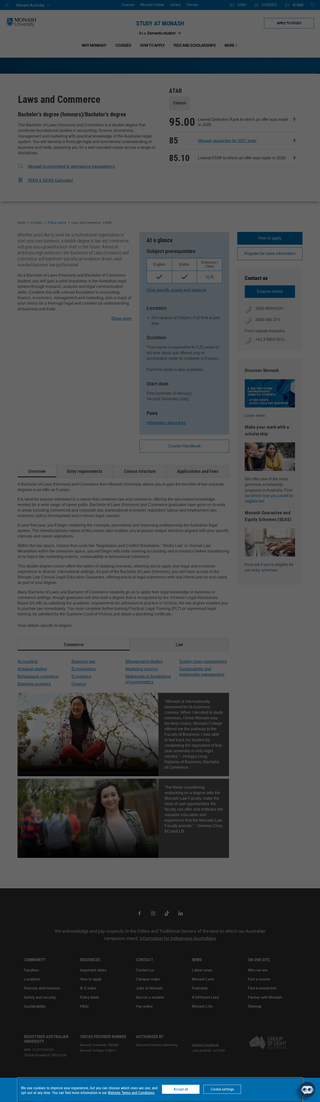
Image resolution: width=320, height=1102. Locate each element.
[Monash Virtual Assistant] (307, 1089)
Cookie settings (222, 1089)
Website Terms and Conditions (131, 1093)
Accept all (181, 1089)
